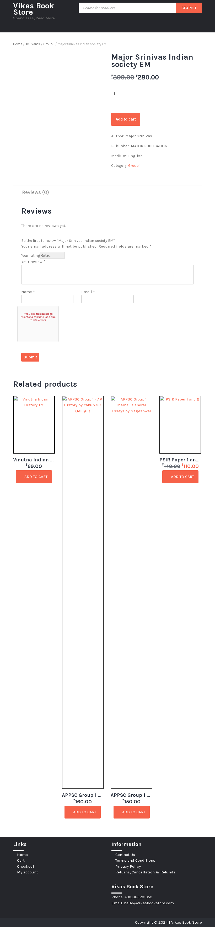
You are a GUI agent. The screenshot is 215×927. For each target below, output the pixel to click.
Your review (33, 261)
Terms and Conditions (135, 860)
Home (17, 44)
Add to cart (126, 119)
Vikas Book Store (33, 9)
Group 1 (49, 44)
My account (27, 872)
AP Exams (32, 44)
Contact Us (125, 854)
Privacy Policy (128, 866)
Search (188, 7)
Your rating (30, 255)
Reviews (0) (35, 192)
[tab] (35, 192)
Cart (21, 860)
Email (88, 291)
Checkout (25, 866)
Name (28, 291)
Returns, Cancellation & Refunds (145, 872)
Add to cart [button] (35, 476)
